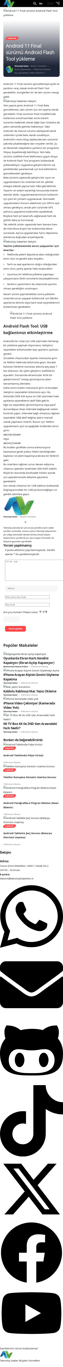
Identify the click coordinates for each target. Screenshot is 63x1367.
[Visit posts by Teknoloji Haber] (9, 69)
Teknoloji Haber (21, 66)
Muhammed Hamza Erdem (15, 666)
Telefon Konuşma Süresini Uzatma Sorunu (29, 777)
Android (12, 38)
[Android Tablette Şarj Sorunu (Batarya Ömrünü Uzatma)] (31, 819)
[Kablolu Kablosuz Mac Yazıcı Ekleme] (16, 686)
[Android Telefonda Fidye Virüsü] (22, 744)
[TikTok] (16, 522)
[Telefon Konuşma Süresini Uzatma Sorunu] (29, 766)
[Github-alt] (31, 1082)
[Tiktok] (31, 1155)
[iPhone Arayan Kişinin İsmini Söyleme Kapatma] (31, 670)
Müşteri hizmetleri (29, 1360)
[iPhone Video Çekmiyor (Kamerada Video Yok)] (20, 698)
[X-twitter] (31, 1219)
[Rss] (25, 522)
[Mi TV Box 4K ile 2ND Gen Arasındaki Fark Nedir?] (31, 717)
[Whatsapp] (31, 951)
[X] (8, 522)
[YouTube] (12, 522)
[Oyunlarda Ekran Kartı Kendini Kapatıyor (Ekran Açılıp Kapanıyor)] (24, 653)
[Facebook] (4, 522)
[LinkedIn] (20, 522)
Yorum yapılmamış (22, 69)
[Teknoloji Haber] (9, 3)
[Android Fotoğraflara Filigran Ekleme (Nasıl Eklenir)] (31, 789)
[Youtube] (31, 1339)
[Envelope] (31, 1015)
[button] (35, 3)
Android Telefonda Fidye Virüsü (23, 755)
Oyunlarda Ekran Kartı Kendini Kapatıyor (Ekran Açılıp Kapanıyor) (28, 660)
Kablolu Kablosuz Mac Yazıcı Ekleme (29, 691)
